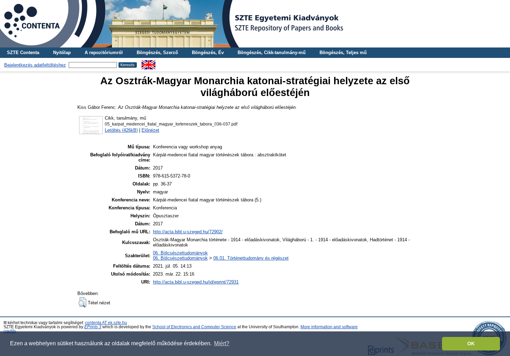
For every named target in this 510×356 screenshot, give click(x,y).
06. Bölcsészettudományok (180, 252)
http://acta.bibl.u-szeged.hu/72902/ (188, 231)
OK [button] (471, 343)
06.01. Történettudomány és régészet (251, 258)
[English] (148, 63)
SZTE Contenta (23, 52)
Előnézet (150, 130)
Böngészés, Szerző (157, 52)
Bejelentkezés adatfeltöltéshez (35, 65)
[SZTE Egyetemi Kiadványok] (255, 23)
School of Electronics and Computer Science (194, 327)
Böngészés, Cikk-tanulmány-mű (272, 52)
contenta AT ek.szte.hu (106, 323)
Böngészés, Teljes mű (343, 52)
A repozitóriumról (104, 52)
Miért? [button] (221, 343)
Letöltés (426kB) (121, 130)
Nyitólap (62, 52)
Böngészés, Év (208, 52)
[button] (82, 302)
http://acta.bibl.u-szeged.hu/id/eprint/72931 (196, 282)
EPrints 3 (92, 327)
